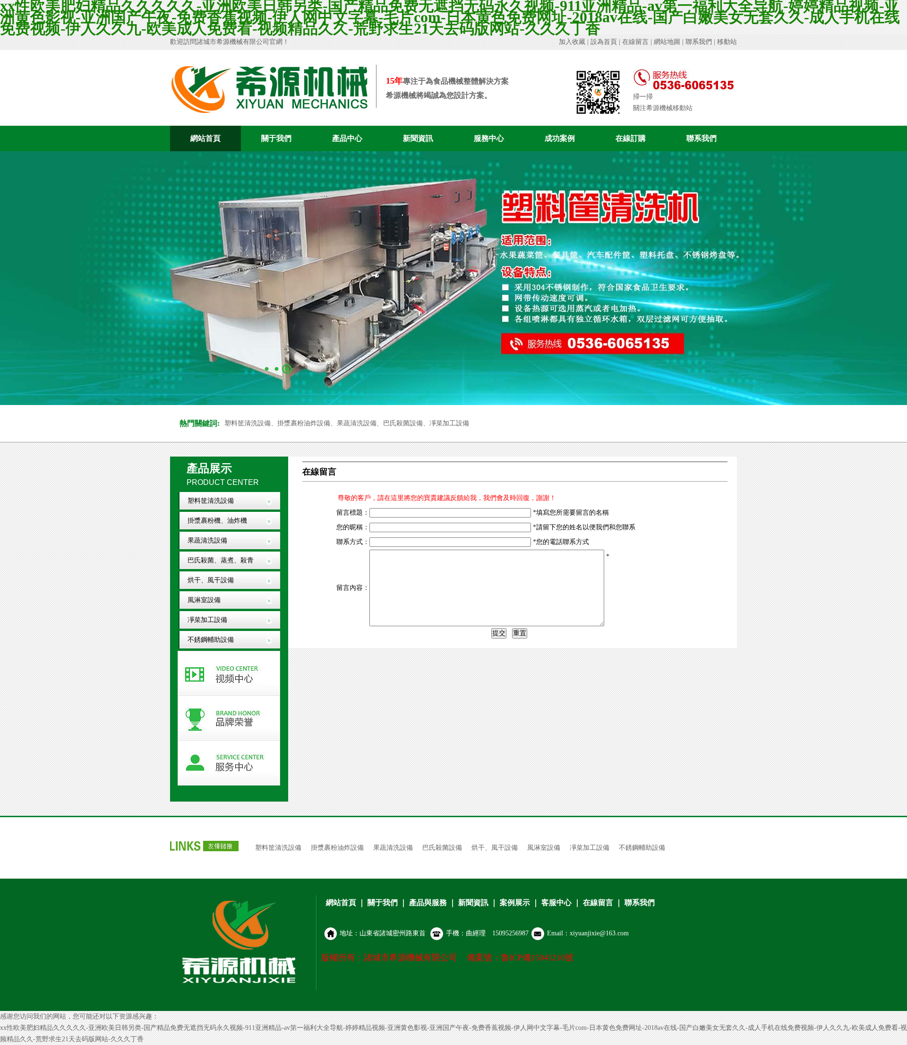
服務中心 (489, 138)
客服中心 (556, 902)
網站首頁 (205, 138)
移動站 (727, 41)
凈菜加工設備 (207, 619)
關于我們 (276, 138)
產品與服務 (428, 902)
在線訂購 (631, 138)
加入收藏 (572, 41)
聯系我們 (698, 41)
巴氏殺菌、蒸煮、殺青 (221, 560)
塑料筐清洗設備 (211, 500)
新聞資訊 (418, 138)
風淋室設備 (204, 600)
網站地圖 (667, 41)
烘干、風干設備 (211, 580)
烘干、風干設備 (494, 847)
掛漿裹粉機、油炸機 (217, 520)
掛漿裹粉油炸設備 (337, 847)
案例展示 (515, 902)
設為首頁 (603, 41)
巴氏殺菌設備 (442, 847)
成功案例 (560, 138)
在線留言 (635, 41)
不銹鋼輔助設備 (211, 639)
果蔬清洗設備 (207, 540)
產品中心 (347, 138)
